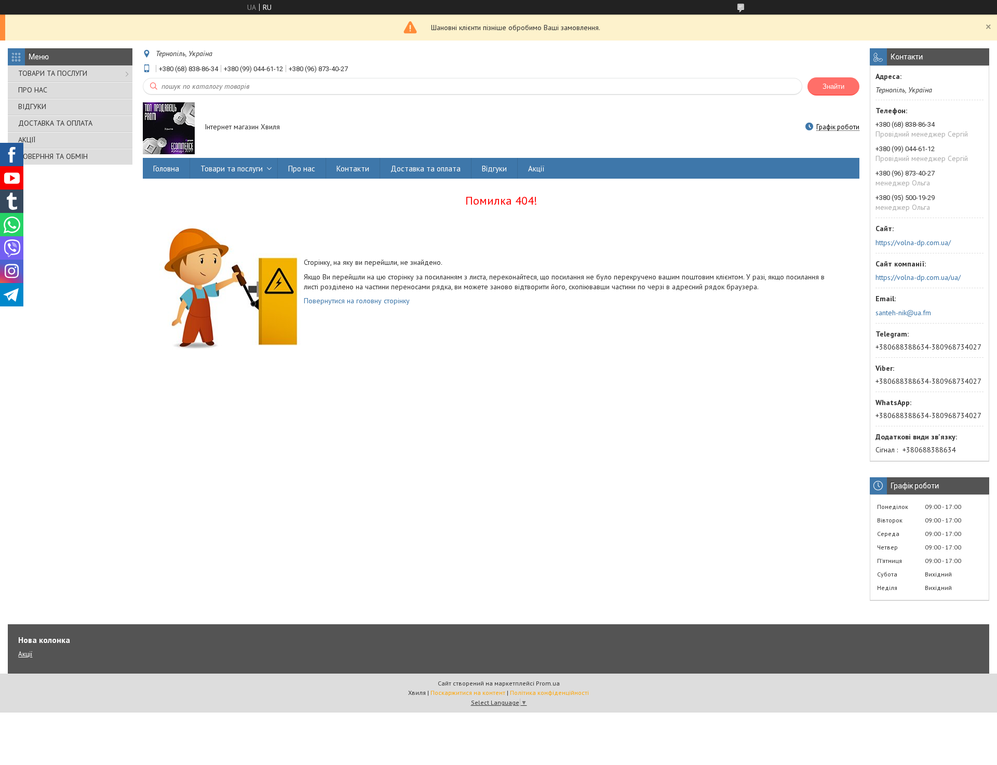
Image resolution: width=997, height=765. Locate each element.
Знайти (833, 86)
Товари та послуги (231, 168)
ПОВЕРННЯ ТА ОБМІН (53, 156)
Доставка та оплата (425, 168)
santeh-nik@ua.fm (903, 312)
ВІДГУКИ (32, 106)
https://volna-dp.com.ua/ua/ (918, 277)
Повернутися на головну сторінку (357, 300)
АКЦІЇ (26, 139)
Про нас (301, 168)
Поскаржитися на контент (467, 692)
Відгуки (494, 168)
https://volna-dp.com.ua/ (913, 242)
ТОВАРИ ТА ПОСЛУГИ (52, 73)
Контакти (352, 168)
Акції (536, 168)
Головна (166, 168)
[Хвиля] (169, 127)
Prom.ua (548, 683)
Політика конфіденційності (549, 692)
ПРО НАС (32, 90)
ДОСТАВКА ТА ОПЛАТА (55, 123)
